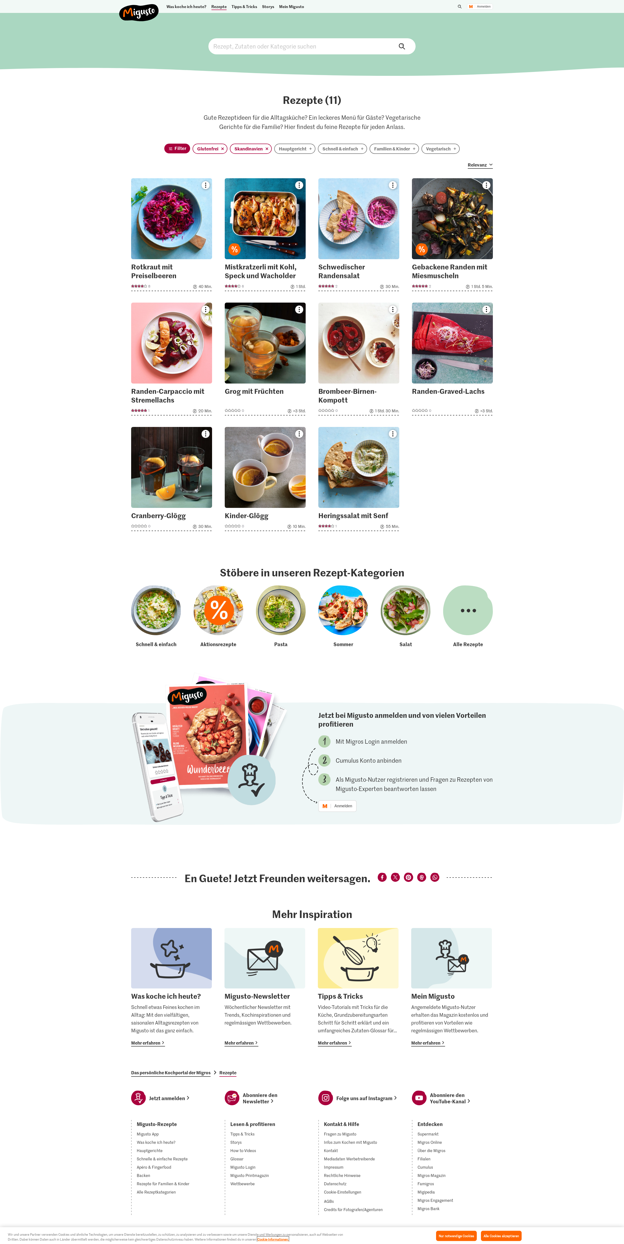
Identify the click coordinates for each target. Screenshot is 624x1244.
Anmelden (484, 6)
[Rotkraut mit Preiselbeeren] (171, 236)
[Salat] (405, 616)
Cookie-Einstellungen (342, 1192)
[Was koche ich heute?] (171, 987)
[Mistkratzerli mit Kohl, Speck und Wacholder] (265, 236)
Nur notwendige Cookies (456, 1236)
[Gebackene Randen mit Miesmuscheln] (452, 236)
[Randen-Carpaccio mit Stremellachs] (171, 360)
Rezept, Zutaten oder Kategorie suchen (312, 46)
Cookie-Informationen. (273, 1239)
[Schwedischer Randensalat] (358, 236)
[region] (312, 1235)
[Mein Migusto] (451, 987)
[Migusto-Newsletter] (264, 987)
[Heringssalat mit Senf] (358, 480)
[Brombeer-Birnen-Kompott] (358, 360)
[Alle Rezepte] (468, 616)
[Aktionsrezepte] (218, 616)
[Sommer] (343, 616)
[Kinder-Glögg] (265, 480)
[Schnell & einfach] (156, 616)
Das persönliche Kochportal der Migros (171, 1072)
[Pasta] (281, 616)
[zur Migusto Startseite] (139, 8)
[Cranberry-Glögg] (171, 480)
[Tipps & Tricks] (358, 987)
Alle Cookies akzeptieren (501, 1236)
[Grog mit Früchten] (265, 360)
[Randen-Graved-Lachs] (452, 360)
